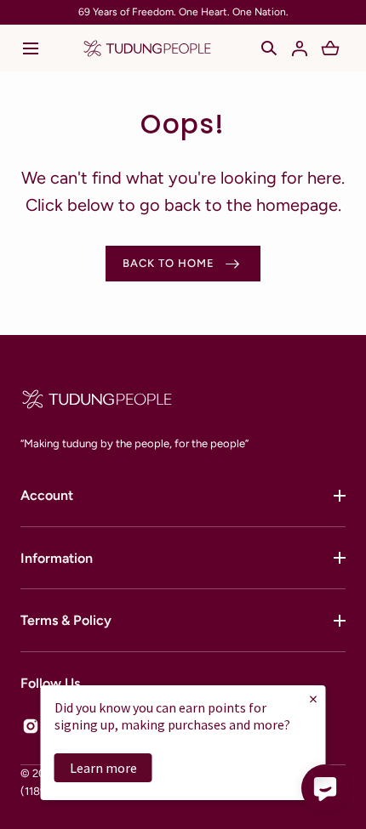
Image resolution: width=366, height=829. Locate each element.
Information (56, 558)
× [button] (313, 698)
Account (46, 495)
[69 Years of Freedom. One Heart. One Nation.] (183, 12)
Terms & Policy (66, 620)
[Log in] (299, 48)
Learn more (103, 767)
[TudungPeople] (147, 48)
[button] (30, 48)
